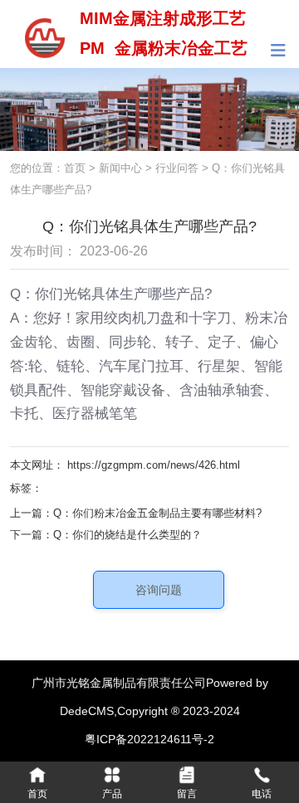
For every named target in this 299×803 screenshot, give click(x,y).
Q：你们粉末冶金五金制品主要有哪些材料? (157, 513)
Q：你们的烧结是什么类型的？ (127, 534)
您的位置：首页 (49, 168)
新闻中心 (120, 168)
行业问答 (177, 168)
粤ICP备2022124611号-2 (149, 739)
